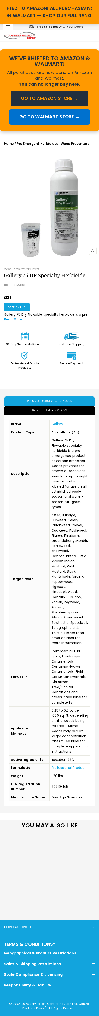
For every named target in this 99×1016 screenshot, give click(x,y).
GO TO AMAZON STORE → (49, 98)
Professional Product (69, 767)
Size (7, 297)
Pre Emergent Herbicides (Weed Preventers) (54, 144)
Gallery (57, 424)
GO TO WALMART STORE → (49, 117)
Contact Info (17, 927)
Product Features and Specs (49, 400)
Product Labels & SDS (49, 410)
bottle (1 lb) (16, 307)
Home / (10, 144)
